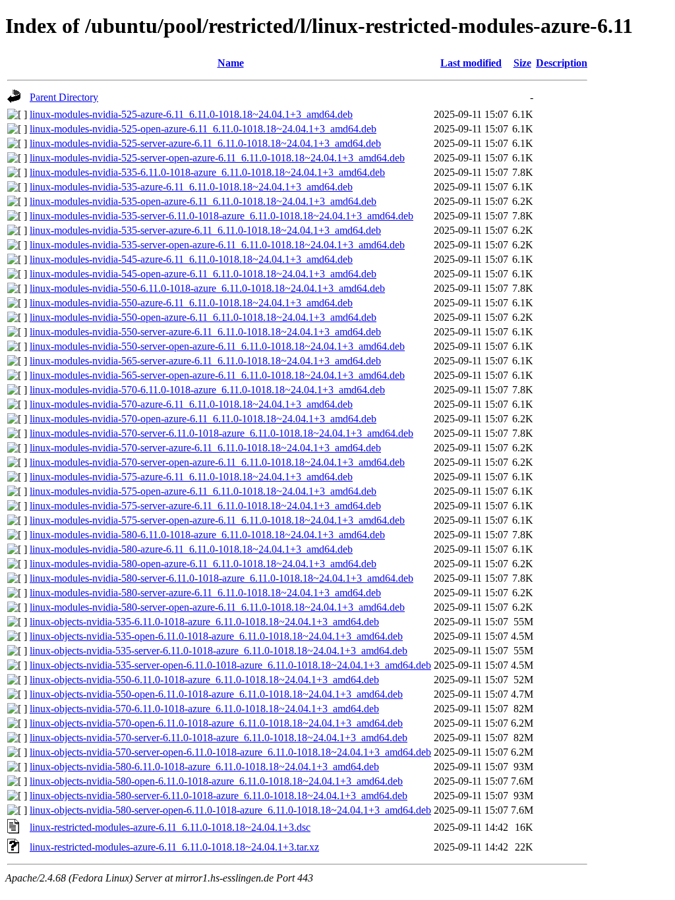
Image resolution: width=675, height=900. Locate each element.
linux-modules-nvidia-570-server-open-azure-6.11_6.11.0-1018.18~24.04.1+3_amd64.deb (217, 462)
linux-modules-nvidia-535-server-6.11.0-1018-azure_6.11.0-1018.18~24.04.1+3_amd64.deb (221, 215)
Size (522, 63)
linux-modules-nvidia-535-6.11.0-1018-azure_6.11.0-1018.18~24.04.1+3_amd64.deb (207, 172)
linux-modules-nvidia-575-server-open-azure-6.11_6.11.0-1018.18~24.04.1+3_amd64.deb (217, 520)
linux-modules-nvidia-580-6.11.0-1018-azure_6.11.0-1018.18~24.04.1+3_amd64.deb (207, 534)
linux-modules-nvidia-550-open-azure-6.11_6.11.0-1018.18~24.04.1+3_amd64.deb (203, 317)
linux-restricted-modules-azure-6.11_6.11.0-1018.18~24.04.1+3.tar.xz (174, 847)
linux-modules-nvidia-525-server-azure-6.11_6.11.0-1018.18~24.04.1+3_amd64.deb (205, 143)
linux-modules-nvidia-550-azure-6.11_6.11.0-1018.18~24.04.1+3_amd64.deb (191, 302)
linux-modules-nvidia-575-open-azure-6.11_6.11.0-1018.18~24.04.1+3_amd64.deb (203, 491)
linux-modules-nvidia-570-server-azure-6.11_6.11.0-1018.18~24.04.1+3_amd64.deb (205, 447)
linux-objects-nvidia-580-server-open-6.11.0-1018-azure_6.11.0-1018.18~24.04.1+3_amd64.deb (230, 810)
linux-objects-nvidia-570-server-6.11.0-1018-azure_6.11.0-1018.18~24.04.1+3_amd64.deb (218, 737)
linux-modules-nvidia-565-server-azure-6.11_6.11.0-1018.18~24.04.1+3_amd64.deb (205, 360)
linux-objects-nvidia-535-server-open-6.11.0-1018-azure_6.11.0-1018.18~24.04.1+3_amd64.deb (230, 665)
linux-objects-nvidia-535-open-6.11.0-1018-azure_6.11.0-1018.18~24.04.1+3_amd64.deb (216, 636)
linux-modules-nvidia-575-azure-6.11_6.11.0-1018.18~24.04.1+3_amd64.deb (191, 476)
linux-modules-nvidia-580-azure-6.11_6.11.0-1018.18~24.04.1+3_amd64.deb (191, 549)
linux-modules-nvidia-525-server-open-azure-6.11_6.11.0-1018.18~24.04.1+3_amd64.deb (217, 157)
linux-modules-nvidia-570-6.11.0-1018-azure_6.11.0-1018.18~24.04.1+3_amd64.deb (207, 389)
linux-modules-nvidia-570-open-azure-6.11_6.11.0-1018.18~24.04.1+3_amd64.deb (203, 418)
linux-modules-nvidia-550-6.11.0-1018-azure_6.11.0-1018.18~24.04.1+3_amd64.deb (207, 288)
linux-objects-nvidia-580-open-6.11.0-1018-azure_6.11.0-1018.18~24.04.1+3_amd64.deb (216, 781)
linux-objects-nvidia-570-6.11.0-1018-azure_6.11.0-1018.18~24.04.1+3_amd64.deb (204, 708)
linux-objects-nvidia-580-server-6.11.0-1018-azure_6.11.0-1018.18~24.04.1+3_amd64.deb (218, 795)
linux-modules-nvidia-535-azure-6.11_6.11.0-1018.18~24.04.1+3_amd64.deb (191, 186)
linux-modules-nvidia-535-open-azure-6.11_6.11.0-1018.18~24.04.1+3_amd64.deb (203, 201)
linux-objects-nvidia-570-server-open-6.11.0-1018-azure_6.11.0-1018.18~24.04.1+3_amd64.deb (230, 752)
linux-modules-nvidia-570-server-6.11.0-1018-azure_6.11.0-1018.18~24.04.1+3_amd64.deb (221, 433)
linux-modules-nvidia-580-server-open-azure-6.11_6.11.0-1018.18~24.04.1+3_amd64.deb (217, 607)
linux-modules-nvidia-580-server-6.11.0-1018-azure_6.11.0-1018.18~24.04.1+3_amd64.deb (221, 578)
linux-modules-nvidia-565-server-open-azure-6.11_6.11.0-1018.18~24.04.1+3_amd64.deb (217, 375)
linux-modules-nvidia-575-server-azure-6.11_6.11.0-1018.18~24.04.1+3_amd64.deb (205, 505)
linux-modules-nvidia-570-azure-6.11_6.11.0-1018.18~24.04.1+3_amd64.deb (191, 404)
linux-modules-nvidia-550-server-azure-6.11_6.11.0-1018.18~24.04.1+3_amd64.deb (205, 331)
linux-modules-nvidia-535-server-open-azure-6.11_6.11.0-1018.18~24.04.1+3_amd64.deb (217, 244)
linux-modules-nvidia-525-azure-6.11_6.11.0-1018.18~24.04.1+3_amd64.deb (191, 114)
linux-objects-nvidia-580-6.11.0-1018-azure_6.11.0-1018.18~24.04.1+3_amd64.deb (204, 766)
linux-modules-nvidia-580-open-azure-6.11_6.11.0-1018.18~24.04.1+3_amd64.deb (203, 563)
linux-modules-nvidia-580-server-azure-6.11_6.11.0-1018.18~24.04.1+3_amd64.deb (205, 592)
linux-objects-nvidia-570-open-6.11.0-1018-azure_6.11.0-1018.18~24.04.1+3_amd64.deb (216, 723)
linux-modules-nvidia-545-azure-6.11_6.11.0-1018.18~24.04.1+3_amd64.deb (191, 259)
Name (231, 63)
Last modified (471, 63)
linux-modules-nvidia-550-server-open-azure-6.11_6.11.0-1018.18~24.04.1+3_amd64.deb (217, 346)
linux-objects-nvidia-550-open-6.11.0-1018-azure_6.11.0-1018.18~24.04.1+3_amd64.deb (216, 694)
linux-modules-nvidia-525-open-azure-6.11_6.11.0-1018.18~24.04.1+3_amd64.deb (203, 128)
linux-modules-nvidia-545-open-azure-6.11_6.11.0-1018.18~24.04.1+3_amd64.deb (203, 273)
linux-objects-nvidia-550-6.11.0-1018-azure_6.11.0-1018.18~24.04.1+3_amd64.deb (204, 679)
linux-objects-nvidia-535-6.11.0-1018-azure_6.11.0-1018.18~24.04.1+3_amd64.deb (204, 621)
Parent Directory (64, 97)
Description (561, 63)
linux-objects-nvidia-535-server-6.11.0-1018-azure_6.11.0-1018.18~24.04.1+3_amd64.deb (218, 650)
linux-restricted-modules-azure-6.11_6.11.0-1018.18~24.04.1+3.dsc (170, 827)
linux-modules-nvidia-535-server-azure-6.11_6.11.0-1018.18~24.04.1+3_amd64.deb (205, 230)
